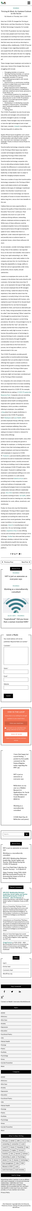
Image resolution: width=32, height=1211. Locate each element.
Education (4, 1031)
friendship (20, 1147)
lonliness (25, 1153)
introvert (21, 1150)
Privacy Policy (5, 1192)
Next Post (25, 562)
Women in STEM (7, 1166)
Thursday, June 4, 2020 (20, 16)
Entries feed (6, 966)
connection (15, 1144)
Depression (4, 1027)
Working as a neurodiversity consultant (19, 808)
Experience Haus (12, 530)
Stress (3, 1059)
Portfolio (3, 1052)
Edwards (9, 16)
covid (22, 1144)
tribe (17, 1163)
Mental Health (5, 1041)
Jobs (2, 1038)
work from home (7, 1169)
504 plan (5, 1141)
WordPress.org (7, 973)
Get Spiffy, (22, 495)
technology (24, 1160)
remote (4, 1160)
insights (13, 1150)
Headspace (7, 418)
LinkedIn (16, 126)
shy (10, 1160)
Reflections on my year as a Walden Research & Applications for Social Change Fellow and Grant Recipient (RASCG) (21, 792)
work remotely (19, 1169)
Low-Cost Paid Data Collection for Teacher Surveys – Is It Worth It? (15, 868)
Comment (7, 645)
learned (17, 1153)
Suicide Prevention (7, 1063)
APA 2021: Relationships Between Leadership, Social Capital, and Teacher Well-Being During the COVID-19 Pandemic (15, 861)
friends (12, 1147)
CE (23, 1141)
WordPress (16, 1207)
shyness (16, 1160)
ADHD (3, 1013)
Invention (5, 1153)
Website (6, 684)
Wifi (22, 1163)
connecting (5, 1144)
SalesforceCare (18, 478)
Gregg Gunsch (7, 942)
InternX (10, 525)
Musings (16, 8)
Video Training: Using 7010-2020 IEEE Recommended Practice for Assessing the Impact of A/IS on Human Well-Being (14, 875)
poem (13, 1157)
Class (28, 1141)
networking (5, 1157)
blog (3, 412)
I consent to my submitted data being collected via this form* (16, 728)
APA (18, 1141)
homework (5, 1150)
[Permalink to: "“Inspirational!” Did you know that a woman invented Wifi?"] (16, 605)
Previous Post (8, 562)
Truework (6, 456)
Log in (4, 963)
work (16, 1166)
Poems (3, 1048)
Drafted (10, 536)
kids (12, 1153)
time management (7, 1163)
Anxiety (3, 1023)
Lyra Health (17, 418)
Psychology (4, 1055)
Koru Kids (9, 492)
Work (2, 1066)
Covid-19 (5, 1147)
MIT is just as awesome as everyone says (19, 777)
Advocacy (4, 1016)
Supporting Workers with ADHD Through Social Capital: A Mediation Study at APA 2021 (16, 901)
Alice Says (12, 615)
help (27, 1147)
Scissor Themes (13, 1205)
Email (6, 676)
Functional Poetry (6, 1034)
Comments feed (8, 970)
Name (6, 668)
